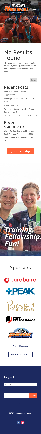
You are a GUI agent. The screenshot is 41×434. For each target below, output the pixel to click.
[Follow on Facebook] (18, 422)
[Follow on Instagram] (22, 422)
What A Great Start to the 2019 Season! (20, 116)
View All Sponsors (20, 346)
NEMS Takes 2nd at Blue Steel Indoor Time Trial (19, 137)
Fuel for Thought (11, 105)
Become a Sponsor (20, 354)
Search (33, 80)
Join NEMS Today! (20, 151)
